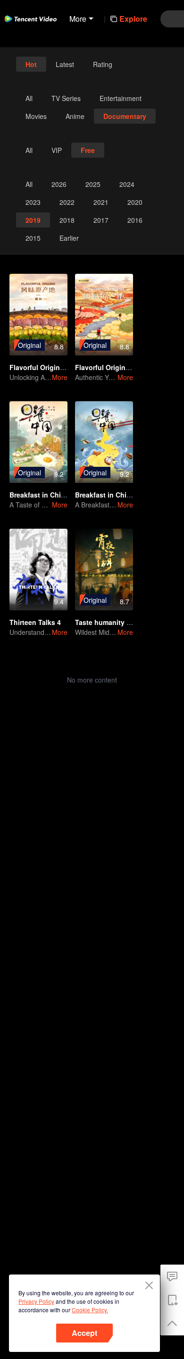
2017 (101, 220)
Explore (133, 18)
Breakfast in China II (107, 494)
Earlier (69, 238)
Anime (75, 116)
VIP (56, 150)
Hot (31, 64)
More (59, 377)
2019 (33, 220)
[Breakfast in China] (38, 442)
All (29, 98)
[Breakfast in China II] (104, 442)
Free (88, 150)
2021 (101, 202)
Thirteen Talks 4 (35, 622)
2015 (33, 238)
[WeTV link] (31, 18)
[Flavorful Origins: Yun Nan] (104, 314)
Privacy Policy (36, 1301)
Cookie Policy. (90, 1310)
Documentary (124, 116)
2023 (33, 202)
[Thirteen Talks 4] (38, 569)
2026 (59, 184)
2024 (126, 184)
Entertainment (121, 98)
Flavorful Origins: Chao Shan (56, 367)
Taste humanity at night (113, 622)
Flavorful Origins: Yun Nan (117, 367)
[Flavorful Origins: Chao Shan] (38, 314)
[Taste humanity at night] (104, 569)
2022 (67, 202)
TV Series (66, 98)
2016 (134, 220)
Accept (84, 1332)
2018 (67, 220)
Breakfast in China (39, 494)
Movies (36, 116)
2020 (134, 202)
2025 (92, 184)
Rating (102, 64)
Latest (65, 64)
